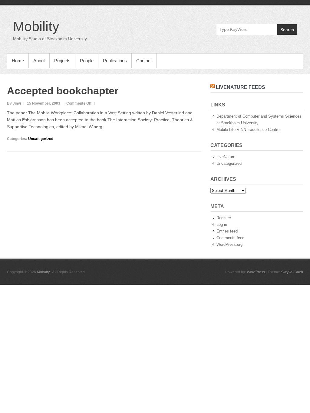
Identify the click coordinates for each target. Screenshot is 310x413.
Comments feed (230, 238)
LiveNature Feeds (240, 87)
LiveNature (225, 156)
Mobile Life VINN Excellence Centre (247, 129)
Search (287, 29)
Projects (62, 60)
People (87, 60)
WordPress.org (229, 244)
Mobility (36, 26)
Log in (221, 224)
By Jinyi (14, 103)
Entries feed (227, 231)
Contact (144, 60)
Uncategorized (40, 139)
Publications (115, 60)
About (39, 60)
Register (223, 218)
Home (18, 60)
